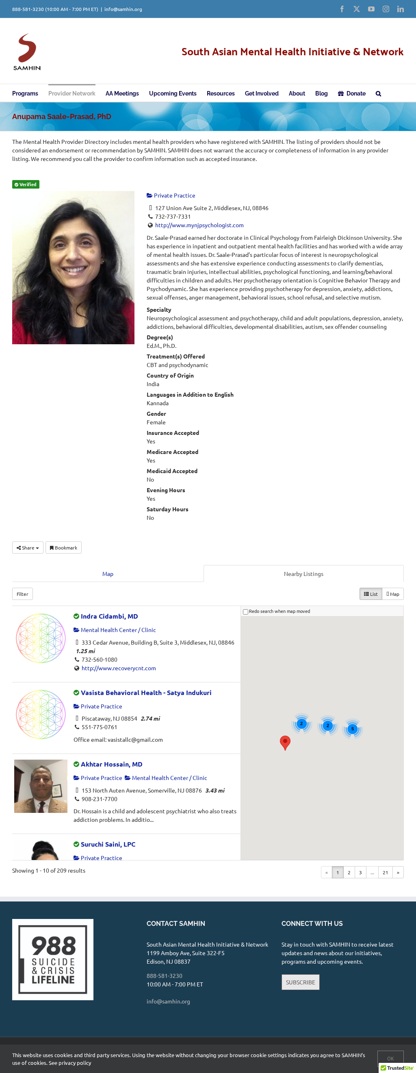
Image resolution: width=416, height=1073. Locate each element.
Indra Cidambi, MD (109, 616)
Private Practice (174, 195)
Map (107, 573)
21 (385, 872)
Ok (390, 1058)
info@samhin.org (123, 9)
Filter (22, 594)
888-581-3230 (28, 9)
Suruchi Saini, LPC (108, 844)
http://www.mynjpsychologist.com (199, 224)
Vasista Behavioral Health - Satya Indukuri (146, 692)
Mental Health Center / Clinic (118, 629)
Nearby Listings (303, 573)
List (373, 594)
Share (28, 547)
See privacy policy (70, 1062)
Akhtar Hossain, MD (112, 764)
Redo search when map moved (279, 611)
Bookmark (65, 547)
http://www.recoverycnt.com (119, 667)
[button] (378, 93)
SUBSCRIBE (300, 982)
